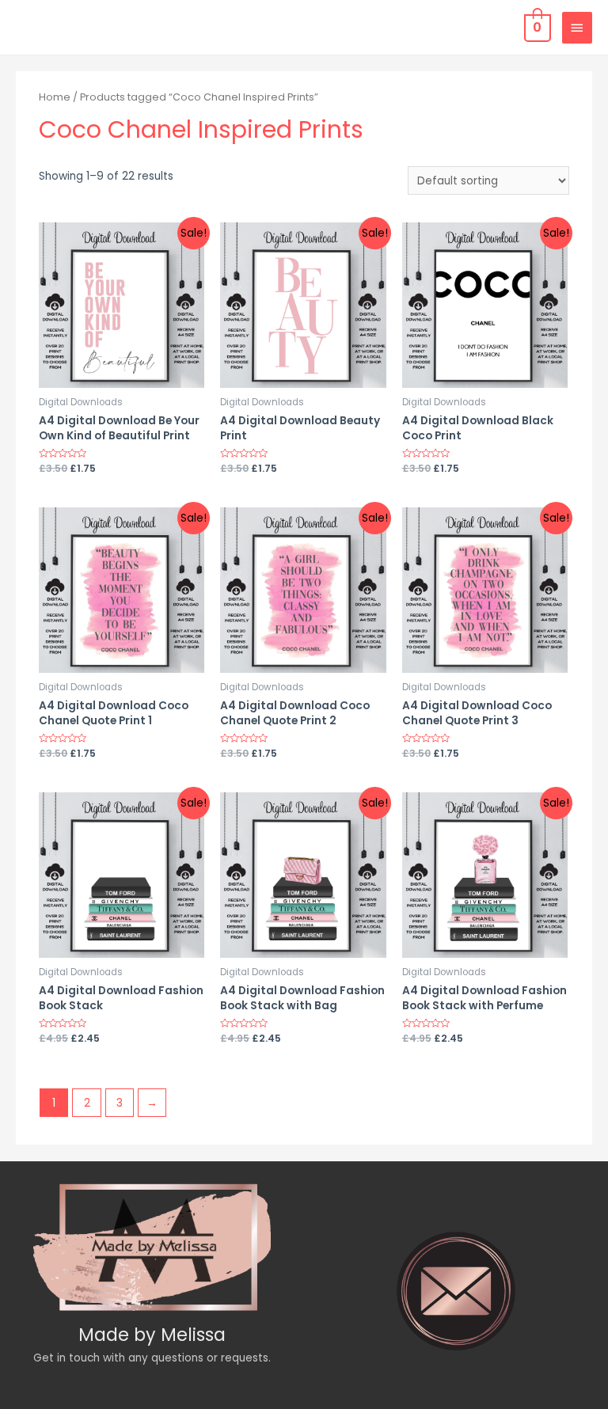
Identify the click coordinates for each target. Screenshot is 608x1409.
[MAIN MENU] (577, 28)
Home (54, 97)
